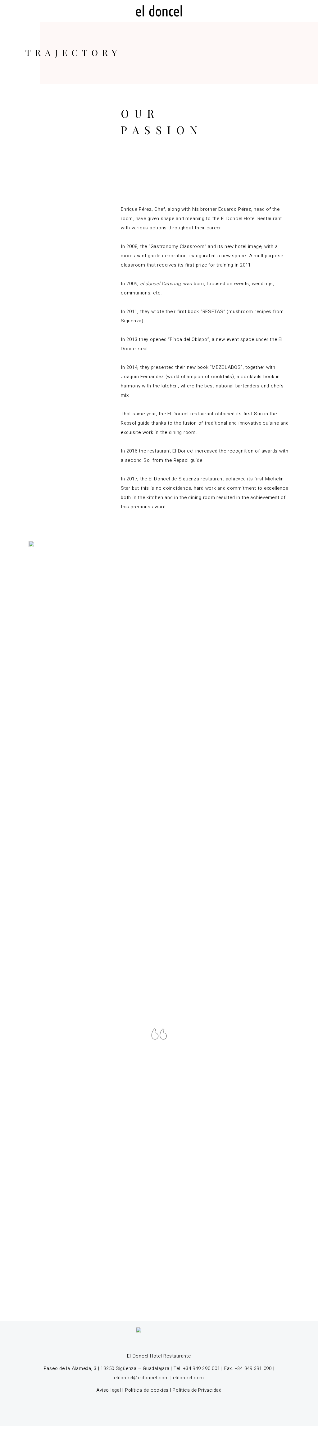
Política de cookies (147, 1390)
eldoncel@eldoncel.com (141, 1377)
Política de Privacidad (197, 1390)
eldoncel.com (188, 1377)
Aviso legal (108, 1390)
